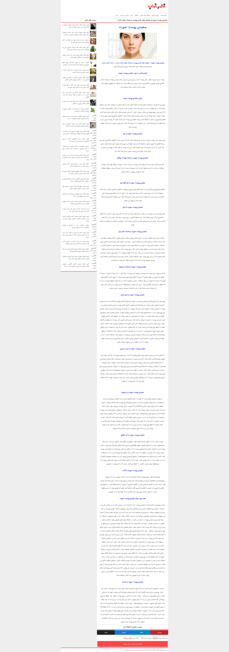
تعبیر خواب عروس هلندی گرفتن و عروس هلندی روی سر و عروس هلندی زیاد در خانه (75, 265)
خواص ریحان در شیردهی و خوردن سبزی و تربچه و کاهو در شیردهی (75, 110)
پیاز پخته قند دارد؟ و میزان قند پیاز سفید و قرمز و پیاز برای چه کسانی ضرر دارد (75, 210)
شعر (132, 15)
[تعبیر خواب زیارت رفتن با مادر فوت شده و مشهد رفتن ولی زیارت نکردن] (93, 74)
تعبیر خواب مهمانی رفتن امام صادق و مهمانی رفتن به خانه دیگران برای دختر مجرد (75, 257)
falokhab (155, 638)
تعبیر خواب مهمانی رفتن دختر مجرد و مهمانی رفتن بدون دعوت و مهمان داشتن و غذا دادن (75, 33)
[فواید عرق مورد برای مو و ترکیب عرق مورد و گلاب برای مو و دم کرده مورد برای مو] (93, 89)
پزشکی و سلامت (124, 15)
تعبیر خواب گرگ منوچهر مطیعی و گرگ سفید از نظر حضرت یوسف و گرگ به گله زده (75, 172)
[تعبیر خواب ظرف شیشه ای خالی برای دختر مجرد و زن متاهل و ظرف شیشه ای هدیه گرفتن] (93, 96)
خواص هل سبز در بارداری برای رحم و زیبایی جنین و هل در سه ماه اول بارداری (75, 165)
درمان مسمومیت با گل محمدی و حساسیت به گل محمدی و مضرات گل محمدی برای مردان (75, 148)
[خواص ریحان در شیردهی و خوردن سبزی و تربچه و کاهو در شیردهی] (93, 113)
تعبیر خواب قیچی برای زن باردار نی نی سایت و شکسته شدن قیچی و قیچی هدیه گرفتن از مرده (75, 157)
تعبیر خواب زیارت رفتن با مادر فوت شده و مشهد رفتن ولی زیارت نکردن (75, 71)
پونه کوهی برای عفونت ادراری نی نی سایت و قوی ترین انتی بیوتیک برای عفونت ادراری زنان (75, 132)
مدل (117, 15)
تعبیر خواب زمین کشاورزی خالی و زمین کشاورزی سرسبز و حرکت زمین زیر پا (75, 140)
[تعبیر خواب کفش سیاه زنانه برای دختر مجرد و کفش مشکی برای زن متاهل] (93, 105)
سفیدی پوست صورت (132, 27)
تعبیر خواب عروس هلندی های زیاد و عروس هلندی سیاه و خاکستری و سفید (75, 202)
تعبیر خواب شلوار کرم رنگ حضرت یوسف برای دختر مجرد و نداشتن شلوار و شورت (75, 187)
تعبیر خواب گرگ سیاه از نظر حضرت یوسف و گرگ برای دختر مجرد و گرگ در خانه (75, 26)
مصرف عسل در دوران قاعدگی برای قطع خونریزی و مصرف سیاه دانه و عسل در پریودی (75, 63)
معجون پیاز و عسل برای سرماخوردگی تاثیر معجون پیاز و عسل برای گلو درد (75, 41)
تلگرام (141, 632)
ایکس (105, 632)
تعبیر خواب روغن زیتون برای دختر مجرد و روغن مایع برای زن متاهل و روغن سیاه (75, 56)
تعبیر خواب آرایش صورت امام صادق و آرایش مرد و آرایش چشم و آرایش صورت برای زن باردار (75, 218)
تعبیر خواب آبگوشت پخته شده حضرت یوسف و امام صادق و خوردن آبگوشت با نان (75, 117)
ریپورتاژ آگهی (155, 15)
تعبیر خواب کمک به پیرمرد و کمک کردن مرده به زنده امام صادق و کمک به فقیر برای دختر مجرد (75, 235)
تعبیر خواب (163, 15)
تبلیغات (136, 15)
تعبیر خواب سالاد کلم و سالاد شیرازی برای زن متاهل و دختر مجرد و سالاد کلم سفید (75, 48)
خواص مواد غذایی (145, 15)
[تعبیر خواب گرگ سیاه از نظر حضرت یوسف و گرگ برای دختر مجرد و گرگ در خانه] (93, 29)
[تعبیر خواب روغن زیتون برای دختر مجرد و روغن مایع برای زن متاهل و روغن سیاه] (93, 59)
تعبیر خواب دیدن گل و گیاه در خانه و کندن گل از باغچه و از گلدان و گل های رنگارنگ (75, 242)
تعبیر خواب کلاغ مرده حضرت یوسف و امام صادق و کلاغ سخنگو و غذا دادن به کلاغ (75, 125)
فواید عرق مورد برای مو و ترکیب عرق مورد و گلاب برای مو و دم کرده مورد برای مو (75, 86)
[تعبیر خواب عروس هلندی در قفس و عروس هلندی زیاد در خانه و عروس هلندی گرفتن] (93, 81)
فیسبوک (124, 632)
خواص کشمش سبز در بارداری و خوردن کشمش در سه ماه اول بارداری (75, 226)
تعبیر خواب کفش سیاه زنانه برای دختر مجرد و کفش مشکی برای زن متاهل (75, 102)
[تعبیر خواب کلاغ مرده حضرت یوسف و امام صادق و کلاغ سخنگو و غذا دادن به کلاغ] (93, 128)
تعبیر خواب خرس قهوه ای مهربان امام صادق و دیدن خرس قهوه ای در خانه (75, 195)
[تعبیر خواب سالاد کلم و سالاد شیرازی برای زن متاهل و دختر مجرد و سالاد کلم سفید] (93, 51)
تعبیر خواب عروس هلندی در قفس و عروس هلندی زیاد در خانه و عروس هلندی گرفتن (75, 78)
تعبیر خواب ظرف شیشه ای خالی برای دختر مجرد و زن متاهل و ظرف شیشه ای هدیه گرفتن (75, 94)
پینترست (159, 632)
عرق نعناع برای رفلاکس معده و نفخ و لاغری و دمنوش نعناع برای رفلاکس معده (75, 180)
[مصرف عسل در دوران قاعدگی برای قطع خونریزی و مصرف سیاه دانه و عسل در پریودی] (93, 66)
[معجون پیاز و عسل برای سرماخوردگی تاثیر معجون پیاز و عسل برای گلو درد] (93, 44)
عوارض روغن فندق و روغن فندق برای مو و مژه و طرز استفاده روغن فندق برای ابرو (75, 250)
